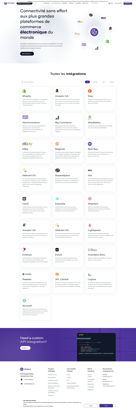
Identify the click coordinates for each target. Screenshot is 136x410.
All (87, 82)
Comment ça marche (53, 380)
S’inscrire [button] (127, 3)
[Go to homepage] (9, 3)
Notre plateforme (56, 3)
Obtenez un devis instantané (24, 3)
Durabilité (78, 3)
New (104, 82)
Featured (95, 82)
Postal (68, 374)
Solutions (64, 3)
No (107, 1)
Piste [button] (111, 3)
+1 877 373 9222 (28, 379)
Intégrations (90, 389)
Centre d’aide (91, 387)
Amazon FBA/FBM (71, 383)
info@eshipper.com (29, 384)
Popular (112, 82)
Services (71, 3)
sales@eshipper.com (108, 381)
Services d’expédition (53, 383)
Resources (85, 3)
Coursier (69, 377)
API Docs (24, 348)
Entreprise (47, 3)
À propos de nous (52, 374)
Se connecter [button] (118, 3)
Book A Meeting (26, 53)
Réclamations (91, 384)
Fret (68, 380)
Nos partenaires (52, 377)
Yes (105, 1)
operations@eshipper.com (109, 386)
